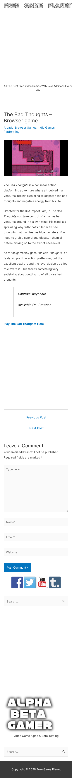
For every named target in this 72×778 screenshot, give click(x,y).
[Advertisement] (36, 46)
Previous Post (36, 417)
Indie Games (46, 127)
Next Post (36, 428)
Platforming (11, 131)
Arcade (8, 127)
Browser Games (25, 127)
